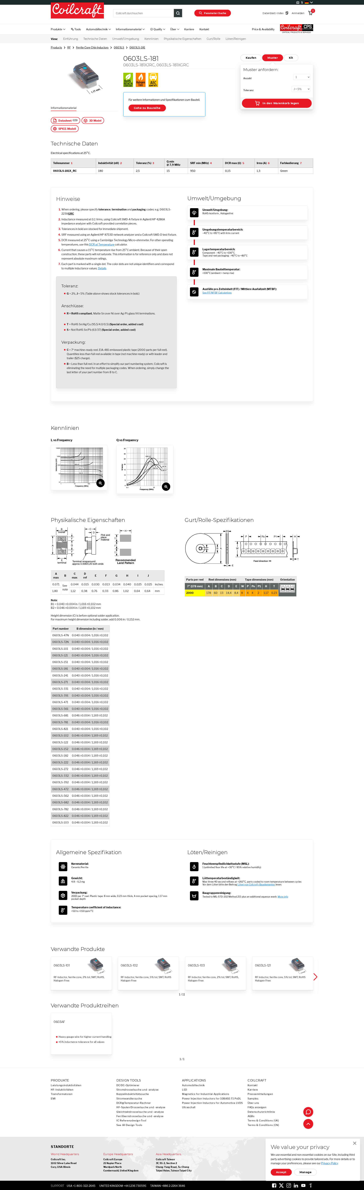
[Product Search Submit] (178, 13)
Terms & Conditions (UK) (263, 1120)
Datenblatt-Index (273, 13)
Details (102, 268)
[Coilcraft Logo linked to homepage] (77, 10)
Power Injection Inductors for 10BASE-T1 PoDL (211, 1098)
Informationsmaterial (63, 107)
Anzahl (247, 78)
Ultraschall (188, 1107)
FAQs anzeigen (257, 1107)
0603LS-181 (137, 47)
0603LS (119, 47)
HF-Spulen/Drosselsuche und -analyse (141, 1107)
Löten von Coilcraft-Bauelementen (256, 884)
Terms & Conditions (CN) (263, 1125)
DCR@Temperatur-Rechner (133, 1103)
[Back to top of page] (308, 1124)
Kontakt (204, 29)
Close (355, 1143)
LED (184, 1089)
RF (69, 47)
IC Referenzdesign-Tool (131, 1120)
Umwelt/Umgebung (125, 39)
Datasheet (65, 120)
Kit (291, 57)
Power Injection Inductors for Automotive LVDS (212, 1103)
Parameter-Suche (215, 13)
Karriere (189, 29)
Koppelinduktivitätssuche (132, 1094)
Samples (253, 1098)
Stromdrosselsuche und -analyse (137, 1089)
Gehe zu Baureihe (147, 108)
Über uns (253, 1103)
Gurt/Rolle (213, 39)
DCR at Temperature (101, 244)
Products (56, 47)
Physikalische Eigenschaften (182, 39)
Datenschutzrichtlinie (261, 1111)
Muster (273, 57)
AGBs (251, 1116)
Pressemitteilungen (260, 1094)
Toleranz (248, 90)
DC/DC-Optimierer (128, 1085)
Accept (281, 1172)
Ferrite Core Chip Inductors (92, 47)
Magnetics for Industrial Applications (205, 1094)
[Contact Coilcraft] (308, 1112)
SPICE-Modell (67, 128)
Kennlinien (151, 39)
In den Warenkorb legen (281, 103)
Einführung (70, 39)
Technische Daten (95, 39)
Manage (305, 1172)
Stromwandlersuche (129, 1098)
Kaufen (251, 57)
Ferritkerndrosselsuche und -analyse (140, 1116)
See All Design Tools (129, 1125)
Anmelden (298, 13)
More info (283, 896)
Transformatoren (61, 1094)
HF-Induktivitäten (62, 1089)
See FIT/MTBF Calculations (217, 292)
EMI (53, 1098)
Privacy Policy (329, 1163)
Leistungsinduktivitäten (66, 1085)
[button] (315, 977)
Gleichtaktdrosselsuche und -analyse (140, 1111)
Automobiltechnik (193, 1085)
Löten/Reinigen (236, 39)
